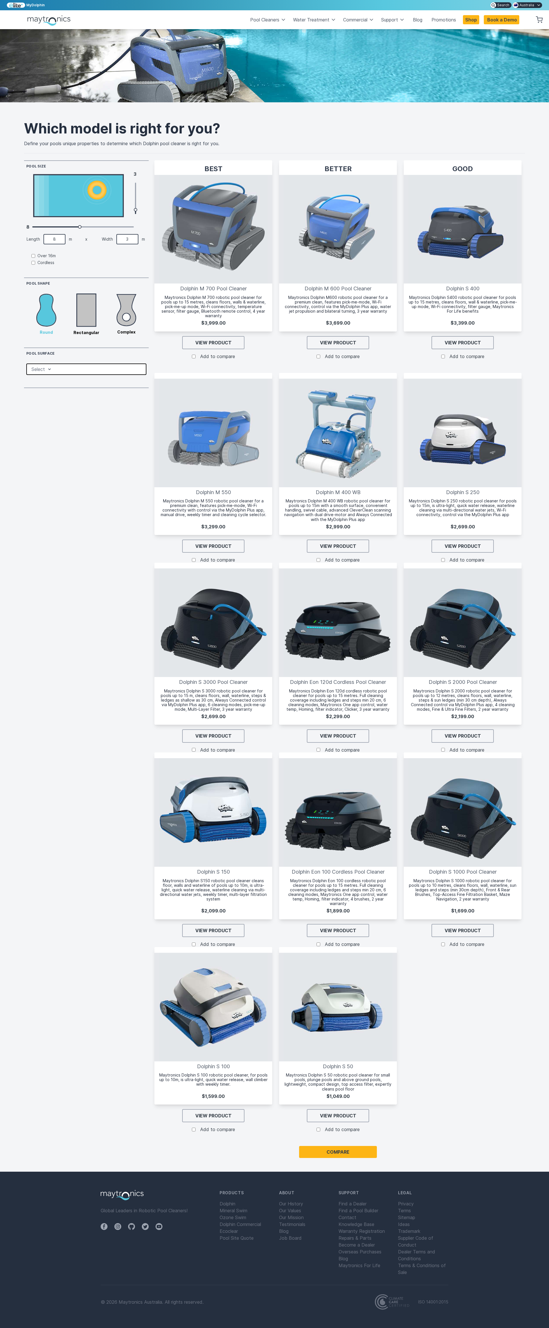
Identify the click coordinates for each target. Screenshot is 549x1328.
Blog (417, 19)
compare (338, 1152)
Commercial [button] (355, 20)
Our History (291, 1204)
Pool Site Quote (237, 1238)
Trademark (409, 1231)
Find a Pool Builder (358, 1210)
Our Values (290, 1210)
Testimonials (292, 1224)
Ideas (404, 1224)
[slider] (135, 209)
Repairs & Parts (355, 1238)
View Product (213, 343)
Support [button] (389, 20)
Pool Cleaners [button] (264, 20)
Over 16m (46, 255)
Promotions (443, 19)
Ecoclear (229, 1231)
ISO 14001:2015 (433, 1302)
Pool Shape (38, 283)
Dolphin (227, 1204)
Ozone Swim (233, 1217)
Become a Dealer (357, 1245)
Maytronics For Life (359, 1265)
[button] (501, 19)
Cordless (45, 262)
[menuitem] (501, 5)
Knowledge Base (356, 1224)
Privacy (406, 1204)
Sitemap (406, 1217)
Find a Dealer (353, 1204)
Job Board (290, 1238)
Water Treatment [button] (311, 20)
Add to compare (217, 356)
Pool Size (36, 166)
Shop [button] (471, 20)
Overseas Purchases (360, 1252)
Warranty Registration (362, 1231)
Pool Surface (40, 354)
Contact (347, 1217)
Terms (404, 1210)
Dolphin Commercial (240, 1224)
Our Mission (291, 1217)
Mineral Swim (233, 1210)
